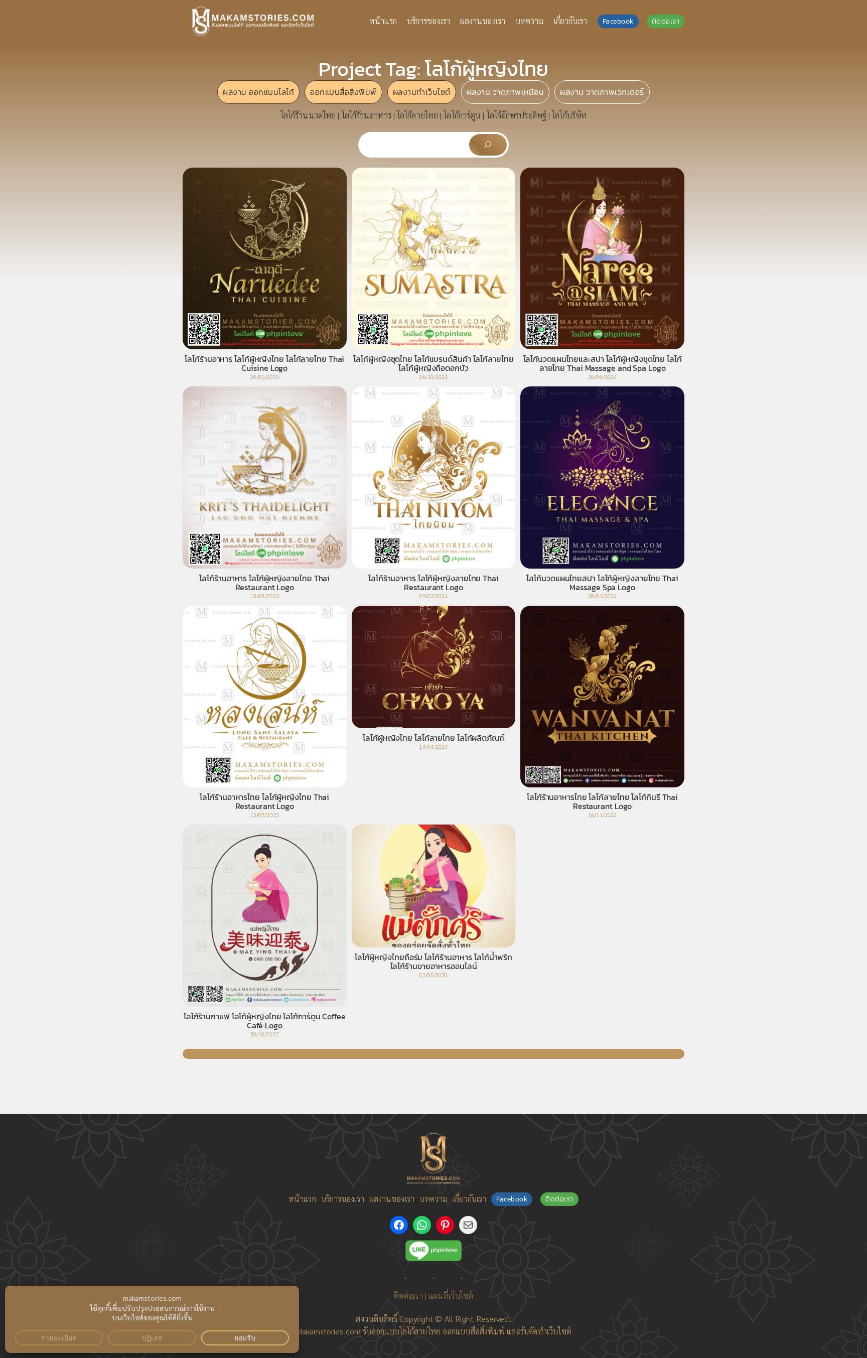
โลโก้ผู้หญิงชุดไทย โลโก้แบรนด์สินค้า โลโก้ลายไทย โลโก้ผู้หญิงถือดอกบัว (433, 363)
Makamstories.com (328, 1331)
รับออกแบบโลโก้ (388, 1331)
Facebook (618, 21)
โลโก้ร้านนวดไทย (308, 115)
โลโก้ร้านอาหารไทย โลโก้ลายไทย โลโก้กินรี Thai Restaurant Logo (602, 801)
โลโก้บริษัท (569, 115)
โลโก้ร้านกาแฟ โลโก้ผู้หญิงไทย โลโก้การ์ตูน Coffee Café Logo (265, 1021)
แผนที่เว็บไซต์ (450, 1295)
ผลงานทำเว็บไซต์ (422, 92)
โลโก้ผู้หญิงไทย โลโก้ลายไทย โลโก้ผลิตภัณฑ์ (433, 737)
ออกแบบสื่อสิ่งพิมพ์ (343, 92)
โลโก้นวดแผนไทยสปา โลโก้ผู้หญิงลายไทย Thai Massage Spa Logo (602, 583)
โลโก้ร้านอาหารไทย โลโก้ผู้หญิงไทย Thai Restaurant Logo (264, 801)
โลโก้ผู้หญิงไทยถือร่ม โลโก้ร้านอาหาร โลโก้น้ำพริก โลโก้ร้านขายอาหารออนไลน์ (433, 962)
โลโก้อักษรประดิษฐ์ (516, 115)
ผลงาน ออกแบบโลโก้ (258, 92)
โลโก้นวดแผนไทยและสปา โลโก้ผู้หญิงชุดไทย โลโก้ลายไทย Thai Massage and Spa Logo (602, 363)
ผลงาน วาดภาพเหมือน (505, 92)
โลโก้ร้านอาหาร (366, 115)
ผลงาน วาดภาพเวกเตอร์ (602, 92)
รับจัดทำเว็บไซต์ (545, 1331)
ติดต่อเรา (666, 21)
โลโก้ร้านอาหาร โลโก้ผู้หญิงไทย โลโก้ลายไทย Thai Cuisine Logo (264, 363)
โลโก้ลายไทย (417, 115)
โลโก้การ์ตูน (462, 115)
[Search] (488, 145)
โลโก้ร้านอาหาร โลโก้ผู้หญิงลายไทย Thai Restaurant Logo (264, 583)
